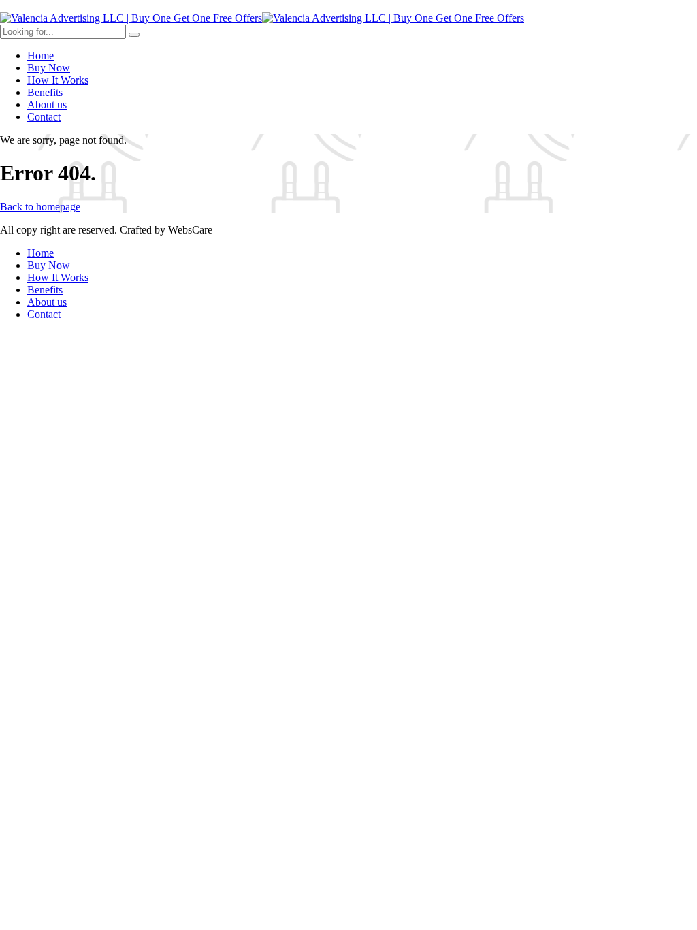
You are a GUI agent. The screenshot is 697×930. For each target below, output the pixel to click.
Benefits (45, 92)
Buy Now (48, 68)
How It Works (57, 80)
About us (47, 104)
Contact (44, 117)
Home (40, 55)
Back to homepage (40, 206)
